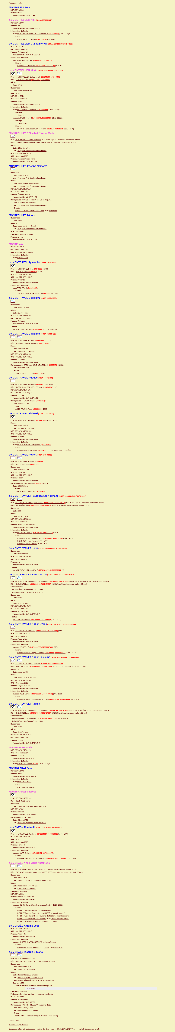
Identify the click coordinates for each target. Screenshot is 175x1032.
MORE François (27, 817)
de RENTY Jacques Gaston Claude (30, 913)
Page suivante (14, 1020)
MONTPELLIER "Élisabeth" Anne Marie (29, 211)
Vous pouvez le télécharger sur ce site (86, 1029)
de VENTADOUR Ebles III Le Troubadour (38, 34)
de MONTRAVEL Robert (29, 269)
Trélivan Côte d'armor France (28, 880)
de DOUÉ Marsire (33, 505)
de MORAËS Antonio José (25, 958)
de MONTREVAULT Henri (36, 631)
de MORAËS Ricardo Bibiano (26, 869)
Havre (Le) (58, 948)
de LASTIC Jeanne (33, 401)
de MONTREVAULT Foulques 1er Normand (42, 581)
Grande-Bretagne (24, 1010)
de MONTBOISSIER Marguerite (32, 343)
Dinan (55, 1016)
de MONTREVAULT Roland (27, 544)
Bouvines (53, 329)
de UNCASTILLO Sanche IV (36, 834)
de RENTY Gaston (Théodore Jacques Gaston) (34, 905)
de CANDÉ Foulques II (32, 620)
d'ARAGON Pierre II (34, 118)
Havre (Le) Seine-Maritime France (30, 978)
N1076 (18, 93)
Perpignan (53, 211)
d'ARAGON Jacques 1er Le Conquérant (40, 129)
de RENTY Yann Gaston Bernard (29, 910)
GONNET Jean (22, 258)
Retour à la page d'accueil (18, 1025)
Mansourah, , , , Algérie (26, 351)
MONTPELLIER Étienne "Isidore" (27, 140)
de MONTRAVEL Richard (27, 329)
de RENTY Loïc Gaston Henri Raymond (31, 916)
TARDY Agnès (27, 288)
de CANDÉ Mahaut (35, 533)
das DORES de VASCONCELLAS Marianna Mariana (36, 942)
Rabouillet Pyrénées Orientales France (32, 806)
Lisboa (46, 948)
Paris (48, 910)
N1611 (17, 839)
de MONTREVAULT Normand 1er (40, 538)
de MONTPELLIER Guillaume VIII (37, 77)
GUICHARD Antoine (27, 764)
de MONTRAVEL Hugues (29, 373)
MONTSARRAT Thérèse (26, 787)
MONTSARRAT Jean (23, 798)
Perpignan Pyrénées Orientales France (32, 151)
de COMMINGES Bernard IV (32, 110)
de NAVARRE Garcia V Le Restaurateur (41, 859)
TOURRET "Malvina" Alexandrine (33, 1005)
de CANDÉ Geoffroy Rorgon (27, 541)
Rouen (44, 1016)
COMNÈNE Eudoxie (34, 60)
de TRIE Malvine (26, 272)
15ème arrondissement (59, 916)
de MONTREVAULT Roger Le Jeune (40, 503)
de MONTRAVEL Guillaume (30, 384)
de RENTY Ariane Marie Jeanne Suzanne (32, 921)
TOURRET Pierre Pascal (45, 980)
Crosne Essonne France (27, 889)
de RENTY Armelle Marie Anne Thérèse (31, 919)
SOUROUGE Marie (24, 782)
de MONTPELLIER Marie (36, 66)
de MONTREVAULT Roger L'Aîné (37, 570)
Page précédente (15, 3)
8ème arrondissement (56, 913)
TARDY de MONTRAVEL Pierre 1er (34, 294)
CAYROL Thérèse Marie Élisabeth (28, 143)
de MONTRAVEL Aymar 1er (30, 492)
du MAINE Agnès (35, 647)
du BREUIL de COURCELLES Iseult (39, 365)
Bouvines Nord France (26, 428)
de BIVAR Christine (35, 853)
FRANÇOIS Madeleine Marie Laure (29, 872)
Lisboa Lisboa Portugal (26, 969)
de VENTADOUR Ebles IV (32, 39)
